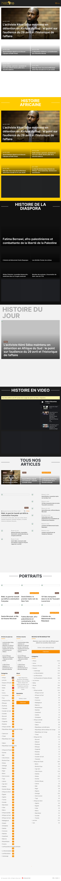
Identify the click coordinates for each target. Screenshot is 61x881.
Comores (4, 831)
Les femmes (5, 695)
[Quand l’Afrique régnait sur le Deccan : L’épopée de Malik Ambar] (15, 47)
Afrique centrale (6, 726)
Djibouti (4, 719)
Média (15, 488)
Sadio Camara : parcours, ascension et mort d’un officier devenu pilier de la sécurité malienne (14, 67)
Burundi (4, 716)
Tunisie (4, 799)
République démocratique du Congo (12, 729)
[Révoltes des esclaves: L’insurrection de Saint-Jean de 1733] (45, 270)
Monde (32, 488)
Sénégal (4, 765)
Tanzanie (4, 708)
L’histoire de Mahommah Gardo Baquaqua (15, 260)
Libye (3, 807)
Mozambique (5, 841)
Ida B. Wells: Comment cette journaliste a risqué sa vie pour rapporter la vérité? (19, 542)
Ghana (4, 763)
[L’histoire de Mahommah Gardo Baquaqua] (15, 254)
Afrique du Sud (6, 815)
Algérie (4, 797)
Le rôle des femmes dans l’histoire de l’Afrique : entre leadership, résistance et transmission (44, 170)
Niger (3, 771)
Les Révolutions (6, 853)
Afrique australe (6, 812)
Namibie (4, 833)
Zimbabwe (5, 826)
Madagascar (5, 820)
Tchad (4, 736)
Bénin (3, 773)
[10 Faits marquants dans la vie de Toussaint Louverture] (32, 501)
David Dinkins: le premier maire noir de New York (29, 599)
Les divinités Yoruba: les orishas (42, 260)
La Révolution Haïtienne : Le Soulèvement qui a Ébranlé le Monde (49, 480)
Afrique (4, 472)
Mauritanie (5, 805)
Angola (4, 823)
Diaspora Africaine (46, 472)
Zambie (4, 828)
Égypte (4, 794)
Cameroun (5, 733)
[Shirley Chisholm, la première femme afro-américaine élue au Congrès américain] (15, 270)
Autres (3, 693)
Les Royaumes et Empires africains (11, 846)
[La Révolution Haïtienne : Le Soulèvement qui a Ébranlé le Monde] (45, 47)
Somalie (4, 713)
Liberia (4, 781)
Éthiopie (4, 703)
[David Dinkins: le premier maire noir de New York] (32, 494)
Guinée (4, 752)
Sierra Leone (5, 776)
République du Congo (8, 739)
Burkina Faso (5, 760)
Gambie (4, 786)
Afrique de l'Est (6, 700)
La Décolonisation (7, 851)
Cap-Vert (4, 784)
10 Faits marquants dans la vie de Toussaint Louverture (50, 599)
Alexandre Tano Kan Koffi (8, 511)
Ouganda (4, 721)
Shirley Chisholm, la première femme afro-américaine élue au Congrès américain (19, 534)
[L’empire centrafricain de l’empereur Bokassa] (32, 530)
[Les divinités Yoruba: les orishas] (45, 254)
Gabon (4, 743)
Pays (3, 698)
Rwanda (4, 724)
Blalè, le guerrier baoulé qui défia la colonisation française (10, 599)
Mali (3, 755)
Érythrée (4, 706)
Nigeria (4, 768)
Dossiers (4, 844)
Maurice (4, 839)
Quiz (3, 690)
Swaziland (5, 836)
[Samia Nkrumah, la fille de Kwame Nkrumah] (32, 508)
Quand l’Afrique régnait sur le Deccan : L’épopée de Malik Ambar (29, 480)
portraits (6, 488)
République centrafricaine (9, 745)
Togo (3, 778)
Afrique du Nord (6, 791)
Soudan (4, 802)
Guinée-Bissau (6, 789)
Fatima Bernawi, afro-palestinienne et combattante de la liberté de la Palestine (50, 518)
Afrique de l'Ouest (7, 750)
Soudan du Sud (6, 711)
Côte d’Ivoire (5, 758)
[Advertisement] (30, 84)
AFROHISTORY (27, 878)
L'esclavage (5, 856)
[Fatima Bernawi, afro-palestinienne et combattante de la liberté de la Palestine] (30, 230)
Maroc (4, 810)
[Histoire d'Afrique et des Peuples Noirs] (8, 3)
